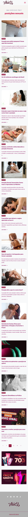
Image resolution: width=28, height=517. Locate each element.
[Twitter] (7, 497)
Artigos (3, 38)
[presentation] (14, 28)
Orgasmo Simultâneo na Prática (12, 395)
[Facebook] (14, 497)
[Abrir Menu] (24, 2)
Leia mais (4, 52)
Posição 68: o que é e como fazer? (12, 290)
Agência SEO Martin (14, 514)
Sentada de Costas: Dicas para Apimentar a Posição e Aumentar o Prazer (12, 325)
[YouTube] (17, 497)
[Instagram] (11, 497)
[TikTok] (20, 497)
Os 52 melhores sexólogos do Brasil (13, 77)
